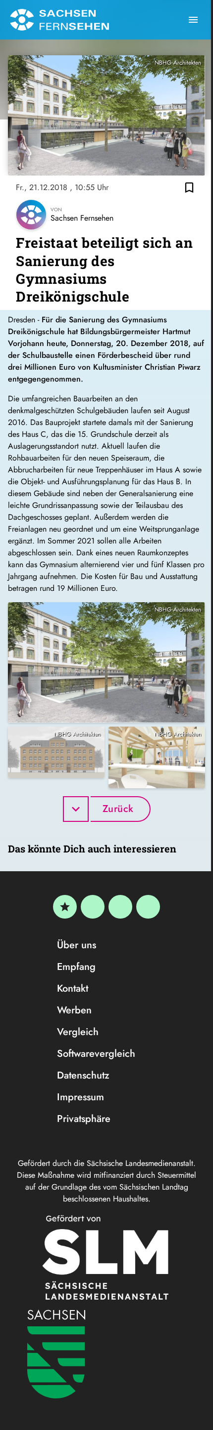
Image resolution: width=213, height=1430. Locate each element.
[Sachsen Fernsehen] (59, 19)
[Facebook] (93, 907)
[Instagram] (120, 907)
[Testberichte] (65, 907)
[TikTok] (148, 907)
